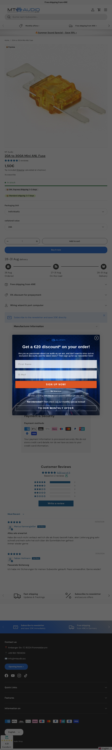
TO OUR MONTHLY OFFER (56, 408)
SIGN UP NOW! (56, 384)
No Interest (56, 391)
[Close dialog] (96, 338)
